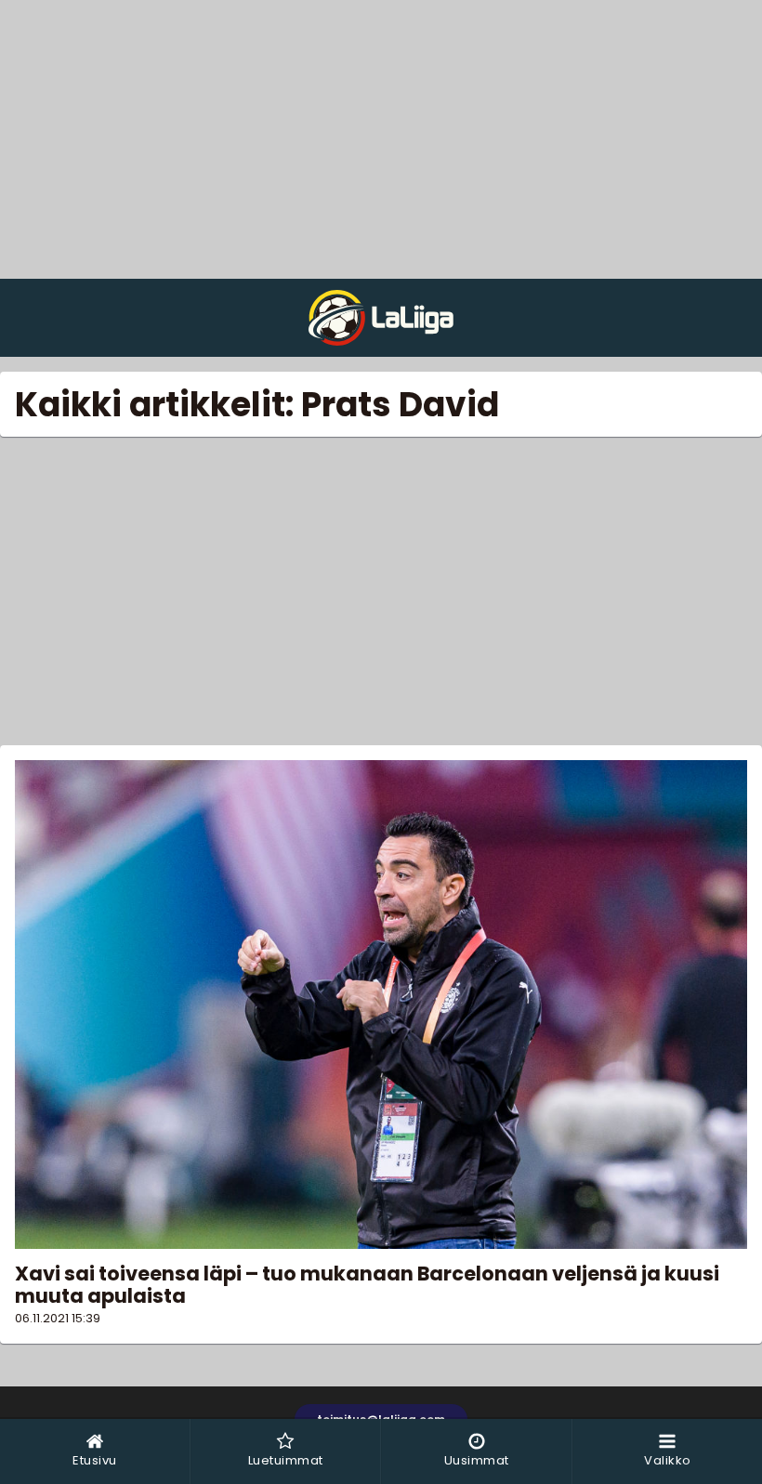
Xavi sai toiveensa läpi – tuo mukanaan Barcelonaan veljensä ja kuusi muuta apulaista (367, 1284)
